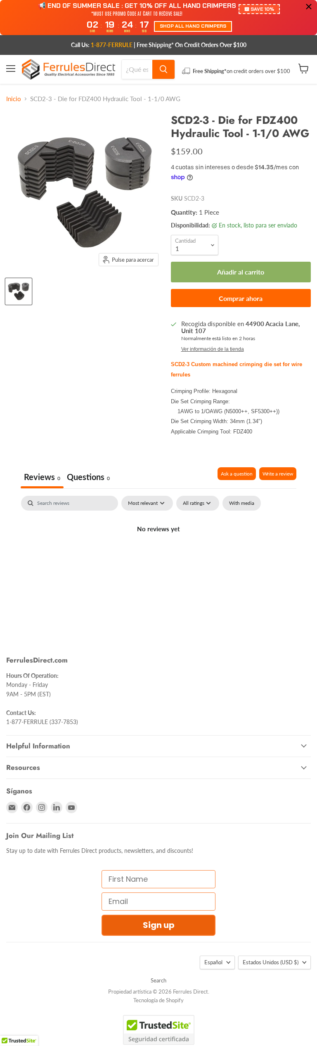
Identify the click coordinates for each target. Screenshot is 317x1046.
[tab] (88, 477)
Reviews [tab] (42, 477)
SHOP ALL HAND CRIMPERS (193, 26)
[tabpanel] (158, 556)
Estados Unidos (270, 962)
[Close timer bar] (308, 6)
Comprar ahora (241, 298)
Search (158, 980)
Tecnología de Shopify (158, 1000)
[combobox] (137, 69)
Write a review (278, 474)
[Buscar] (163, 69)
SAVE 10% (262, 9)
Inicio (13, 98)
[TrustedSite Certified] (159, 1030)
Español (213, 962)
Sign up (159, 925)
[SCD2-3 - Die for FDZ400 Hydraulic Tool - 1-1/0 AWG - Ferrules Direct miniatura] (18, 291)
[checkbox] (241, 503)
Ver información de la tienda (212, 349)
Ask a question (237, 474)
